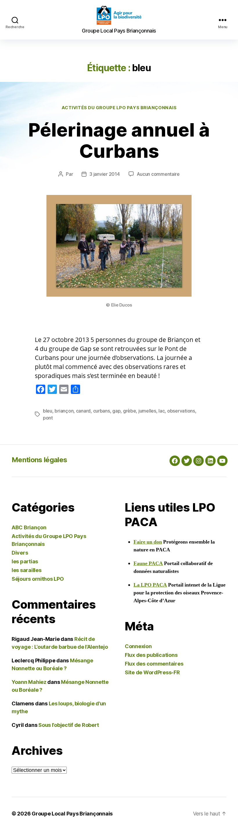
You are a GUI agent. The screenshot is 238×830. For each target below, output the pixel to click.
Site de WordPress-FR (152, 672)
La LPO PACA (150, 585)
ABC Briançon (29, 527)
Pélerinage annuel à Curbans (119, 140)
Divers (20, 553)
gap (116, 411)
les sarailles (27, 570)
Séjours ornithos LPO (38, 579)
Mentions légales (39, 460)
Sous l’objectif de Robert (68, 725)
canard (83, 411)
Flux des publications (151, 655)
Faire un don (148, 542)
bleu (47, 411)
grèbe (129, 411)
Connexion (138, 646)
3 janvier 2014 (104, 174)
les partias (25, 561)
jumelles (147, 411)
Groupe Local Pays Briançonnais (72, 814)
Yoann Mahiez (29, 682)
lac (161, 411)
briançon (64, 411)
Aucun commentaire (158, 174)
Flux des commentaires (154, 664)
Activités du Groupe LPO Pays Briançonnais (119, 107)
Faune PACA (148, 563)
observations (181, 411)
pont (48, 418)
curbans (101, 411)
